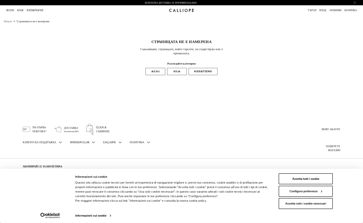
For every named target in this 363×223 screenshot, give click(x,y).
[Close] (354, 2)
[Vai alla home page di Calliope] (181, 10)
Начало (8, 21)
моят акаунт (331, 129)
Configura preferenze (303, 191)
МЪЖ (177, 71)
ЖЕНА (155, 71)
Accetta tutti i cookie (305, 178)
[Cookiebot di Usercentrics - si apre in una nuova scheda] (50, 215)
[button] (312, 10)
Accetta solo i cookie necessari (305, 203)
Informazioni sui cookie (90, 215)
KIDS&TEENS (203, 71)
